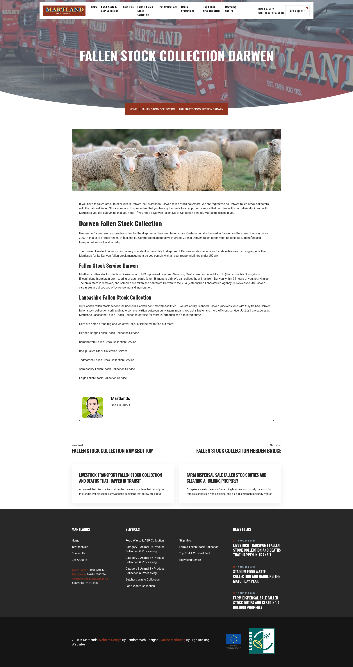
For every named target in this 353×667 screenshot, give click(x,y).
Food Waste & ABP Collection (109, 9)
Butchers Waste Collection (143, 579)
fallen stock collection (107, 274)
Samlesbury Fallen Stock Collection (101, 369)
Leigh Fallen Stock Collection (97, 378)
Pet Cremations (168, 7)
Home (94, 7)
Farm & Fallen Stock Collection (145, 10)
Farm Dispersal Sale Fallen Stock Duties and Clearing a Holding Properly (226, 477)
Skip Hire (128, 7)
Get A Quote (79, 560)
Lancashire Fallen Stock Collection (115, 315)
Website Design (109, 640)
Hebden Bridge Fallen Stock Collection (104, 333)
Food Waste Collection (140, 586)
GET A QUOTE (297, 11)
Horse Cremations (187, 9)
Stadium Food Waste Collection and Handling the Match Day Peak (256, 576)
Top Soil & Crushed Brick (211, 9)
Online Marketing (173, 640)
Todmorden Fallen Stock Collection (101, 360)
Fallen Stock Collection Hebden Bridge (238, 450)
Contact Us (79, 553)
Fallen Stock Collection (158, 109)
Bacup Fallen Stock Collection (98, 351)
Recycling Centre (230, 9)
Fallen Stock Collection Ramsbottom (113, 450)
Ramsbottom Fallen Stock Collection (102, 342)
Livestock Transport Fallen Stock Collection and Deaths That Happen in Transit (120, 477)
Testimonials (80, 547)
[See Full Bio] (130, 405)
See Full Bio (119, 405)
